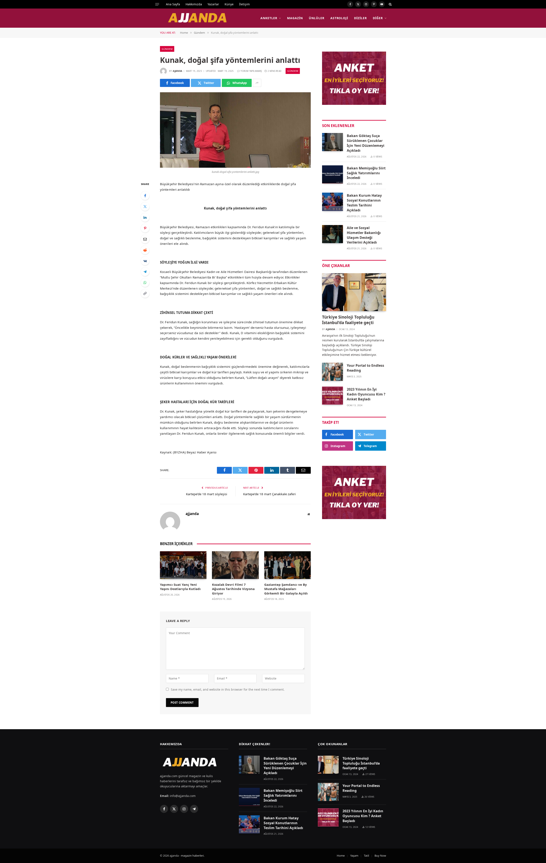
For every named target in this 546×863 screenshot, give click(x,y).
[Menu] (157, 4)
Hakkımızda (194, 4)
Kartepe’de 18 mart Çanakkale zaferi (270, 494)
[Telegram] (145, 271)
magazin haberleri (192, 855)
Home (341, 855)
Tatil (366, 855)
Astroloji (339, 18)
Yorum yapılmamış (251, 70)
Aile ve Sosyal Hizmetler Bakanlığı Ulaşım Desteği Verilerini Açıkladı (364, 235)
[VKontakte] (145, 261)
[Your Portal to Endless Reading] (332, 372)
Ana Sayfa (173, 4)
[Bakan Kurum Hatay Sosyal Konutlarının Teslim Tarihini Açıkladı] (332, 202)
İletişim (244, 4)
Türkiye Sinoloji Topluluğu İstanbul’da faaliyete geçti (348, 320)
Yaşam (354, 855)
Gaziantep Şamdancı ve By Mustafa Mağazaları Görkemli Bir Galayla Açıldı (286, 588)
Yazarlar (213, 4)
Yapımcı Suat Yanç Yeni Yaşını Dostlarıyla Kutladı (180, 586)
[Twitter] (145, 206)
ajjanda (177, 70)
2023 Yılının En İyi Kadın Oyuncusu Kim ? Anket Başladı (366, 394)
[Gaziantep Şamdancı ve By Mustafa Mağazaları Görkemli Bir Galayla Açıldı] (287, 565)
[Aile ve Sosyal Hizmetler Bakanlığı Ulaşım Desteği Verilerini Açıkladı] (332, 234)
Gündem (167, 49)
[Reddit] (145, 250)
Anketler (268, 18)
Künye (229, 4)
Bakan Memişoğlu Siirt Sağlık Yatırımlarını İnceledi (366, 173)
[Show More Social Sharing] (257, 83)
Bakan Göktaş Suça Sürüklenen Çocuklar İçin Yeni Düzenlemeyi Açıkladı (365, 143)
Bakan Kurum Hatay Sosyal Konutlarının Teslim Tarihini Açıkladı (364, 202)
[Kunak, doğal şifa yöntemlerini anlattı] (235, 130)
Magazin (295, 18)
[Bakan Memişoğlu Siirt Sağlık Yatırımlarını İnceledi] (332, 174)
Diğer (378, 18)
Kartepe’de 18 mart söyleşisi (207, 494)
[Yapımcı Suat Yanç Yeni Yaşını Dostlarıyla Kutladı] (183, 565)
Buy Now (380, 855)
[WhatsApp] (145, 282)
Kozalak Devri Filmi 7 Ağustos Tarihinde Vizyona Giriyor (233, 588)
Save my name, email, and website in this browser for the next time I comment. (228, 689)
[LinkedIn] (145, 217)
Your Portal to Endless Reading (365, 368)
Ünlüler (316, 18)
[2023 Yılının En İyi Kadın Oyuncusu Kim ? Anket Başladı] (332, 396)
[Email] (145, 239)
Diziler (360, 18)
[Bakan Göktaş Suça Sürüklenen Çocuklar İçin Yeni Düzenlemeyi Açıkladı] (332, 142)
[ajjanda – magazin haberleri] (202, 18)
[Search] (390, 4)
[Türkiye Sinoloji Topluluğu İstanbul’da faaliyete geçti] (354, 292)
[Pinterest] (145, 228)
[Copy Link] (145, 293)
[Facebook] (145, 195)
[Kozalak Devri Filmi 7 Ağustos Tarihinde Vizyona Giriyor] (235, 565)
